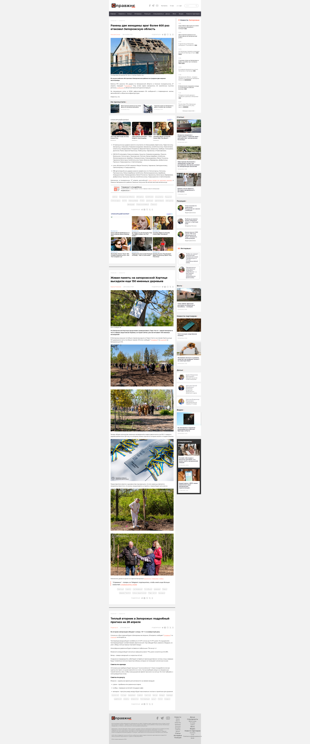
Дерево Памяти (125, 593)
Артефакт (178, 728)
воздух (162, 695)
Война (178, 719)
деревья (157, 589)
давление (117, 699)
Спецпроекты (158, 14)
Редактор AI (114, 627)
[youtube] (157, 6)
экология (115, 695)
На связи (192, 723)
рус (181, 5)
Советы (192, 724)
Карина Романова (116, 287)
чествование (137, 589)
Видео (181, 14)
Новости (121, 14)
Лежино (154, 204)
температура (145, 699)
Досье (167, 14)
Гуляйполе (149, 197)
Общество (178, 722)
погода (123, 695)
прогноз (147, 695)
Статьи (129, 14)
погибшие (148, 589)
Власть (178, 721)
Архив (192, 738)
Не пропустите (118, 102)
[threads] (173, 34)
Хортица (120, 589)
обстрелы (140, 197)
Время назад (192, 721)
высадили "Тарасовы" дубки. (154, 578)
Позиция (147, 14)
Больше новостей (188, 111)
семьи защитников (139, 593)
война (115, 197)
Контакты (164, 6)
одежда (169, 695)
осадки (167, 699)
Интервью (137, 14)
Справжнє (154, 340)
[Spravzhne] (123, 5)
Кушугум (168, 197)
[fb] (165, 34)
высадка (162, 593)
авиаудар (131, 204)
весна (155, 695)
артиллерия (159, 200)
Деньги (178, 731)
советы (140, 695)
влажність (134, 699)
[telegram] (153, 6)
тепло (160, 699)
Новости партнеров (193, 14)
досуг (154, 699)
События (177, 729)
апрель (126, 699)
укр (178, 5)
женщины (169, 200)
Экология (178, 726)
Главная (113, 14)
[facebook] (149, 6)
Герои (165, 589)
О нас (172, 6)
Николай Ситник (115, 34)
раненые (150, 200)
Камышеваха (133, 200)
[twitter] (170, 34)
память (128, 589)
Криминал (178, 724)
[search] (196, 6)
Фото (174, 14)
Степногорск (115, 200)
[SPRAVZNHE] (121, 718)
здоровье (131, 695)
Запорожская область (127, 197)
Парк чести (152, 593)
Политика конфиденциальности (192, 736)
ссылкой (163, 340)
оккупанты (159, 197)
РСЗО (142, 200)
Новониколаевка (142, 204)
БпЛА (124, 200)
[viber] (168, 34)
